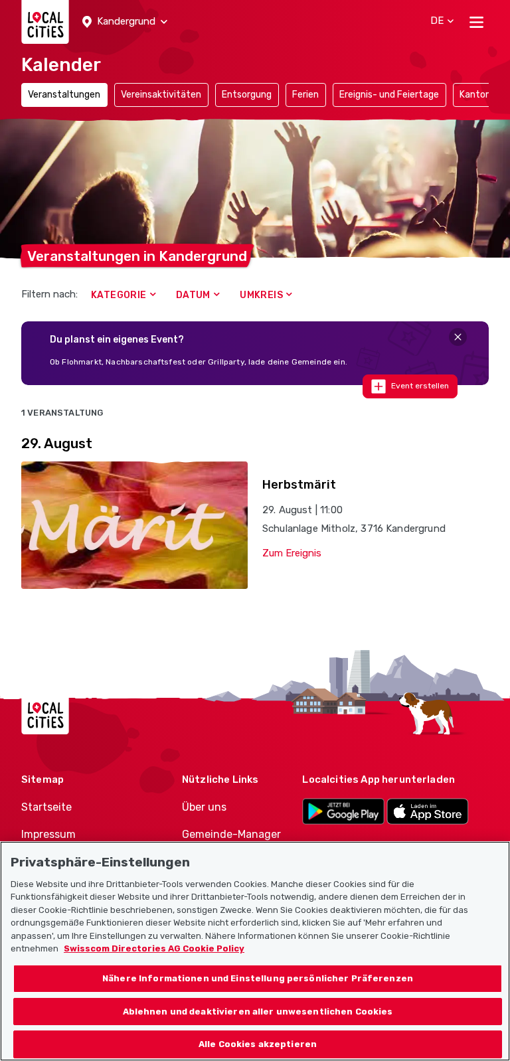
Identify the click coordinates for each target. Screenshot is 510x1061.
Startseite (46, 807)
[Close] (458, 337)
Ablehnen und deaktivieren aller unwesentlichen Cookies (258, 1012)
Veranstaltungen (64, 94)
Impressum (48, 834)
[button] (124, 22)
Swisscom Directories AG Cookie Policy (154, 948)
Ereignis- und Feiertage (389, 94)
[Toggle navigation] (476, 22)
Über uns (204, 807)
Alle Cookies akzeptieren (258, 1044)
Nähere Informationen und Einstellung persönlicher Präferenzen (257, 978)
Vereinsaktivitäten (161, 94)
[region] (255, 951)
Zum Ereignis (291, 553)
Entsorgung (247, 94)
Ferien (305, 94)
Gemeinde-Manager (231, 834)
